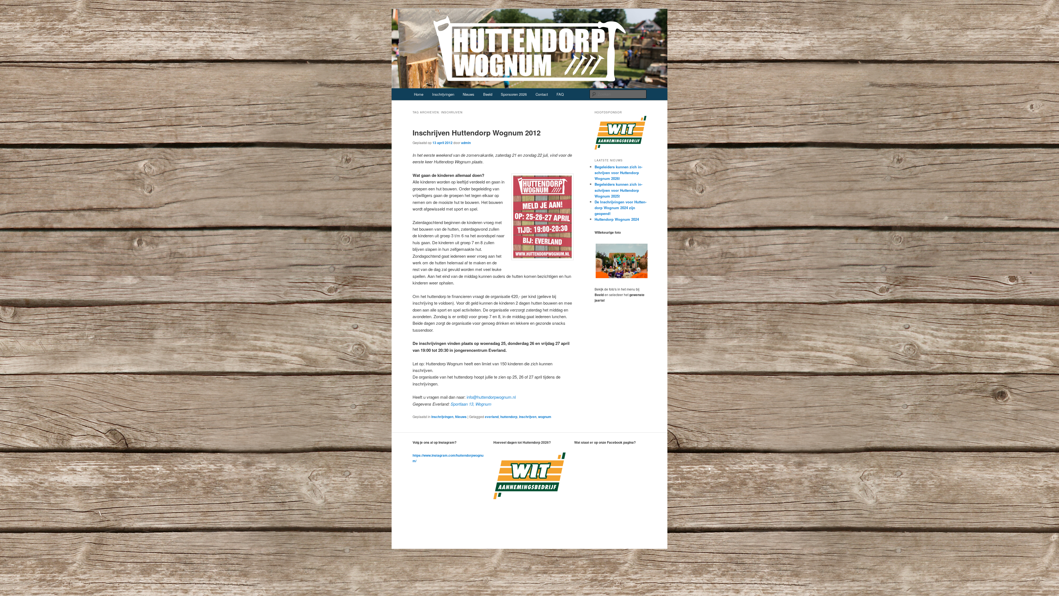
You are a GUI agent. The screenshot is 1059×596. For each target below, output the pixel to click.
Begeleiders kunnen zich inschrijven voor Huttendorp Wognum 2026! (618, 172)
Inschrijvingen (443, 94)
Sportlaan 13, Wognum (471, 404)
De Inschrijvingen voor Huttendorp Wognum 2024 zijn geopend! (620, 207)
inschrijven (527, 416)
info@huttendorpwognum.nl (491, 397)
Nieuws (468, 94)
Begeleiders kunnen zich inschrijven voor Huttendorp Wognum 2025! (618, 190)
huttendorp (508, 416)
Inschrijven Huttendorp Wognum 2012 (477, 132)
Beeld (487, 94)
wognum (544, 416)
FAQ (560, 94)
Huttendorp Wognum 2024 (617, 219)
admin (466, 142)
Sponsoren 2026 (514, 94)
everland (492, 416)
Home (418, 94)
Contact (542, 94)
